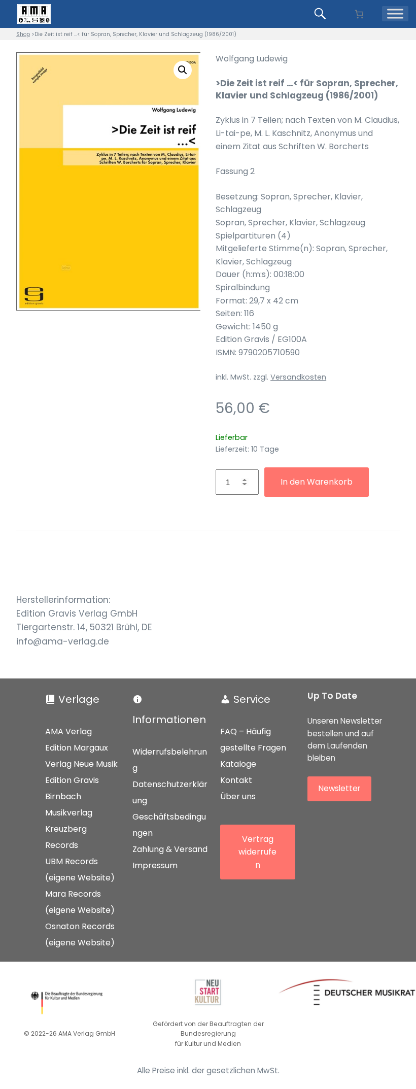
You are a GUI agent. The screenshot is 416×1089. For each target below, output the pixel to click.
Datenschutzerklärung (169, 792)
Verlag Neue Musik (81, 764)
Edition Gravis (72, 780)
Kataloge (238, 764)
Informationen (169, 719)
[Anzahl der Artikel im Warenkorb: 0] (359, 14)
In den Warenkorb (317, 482)
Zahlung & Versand (169, 849)
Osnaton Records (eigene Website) (80, 934)
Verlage (78, 699)
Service (251, 699)
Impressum (155, 865)
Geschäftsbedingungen (169, 825)
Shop (23, 34)
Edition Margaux (76, 748)
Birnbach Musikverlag (68, 805)
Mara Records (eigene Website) (80, 902)
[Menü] (395, 14)
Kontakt (236, 780)
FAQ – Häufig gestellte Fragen (253, 740)
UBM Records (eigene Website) (80, 869)
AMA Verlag (68, 731)
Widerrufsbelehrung (169, 760)
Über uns (238, 796)
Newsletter (339, 788)
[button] (183, 70)
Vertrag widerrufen (257, 852)
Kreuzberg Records (66, 837)
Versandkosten (298, 377)
